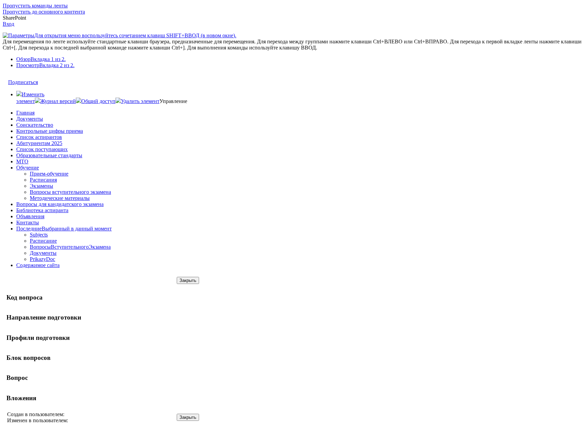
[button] (55, 101)
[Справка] (243, 32)
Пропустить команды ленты (35, 5)
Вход (8, 24)
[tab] (299, 59)
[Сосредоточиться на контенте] (44, 79)
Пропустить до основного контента (44, 12)
